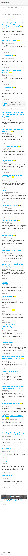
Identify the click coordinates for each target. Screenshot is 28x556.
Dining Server (6, 462)
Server (4, 190)
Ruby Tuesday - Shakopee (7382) (10, 419)
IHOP (3, 405)
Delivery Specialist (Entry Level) (11, 250)
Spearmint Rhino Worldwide (8, 267)
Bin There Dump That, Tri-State (9, 330)
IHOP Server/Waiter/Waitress (11, 403)
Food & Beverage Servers (9, 205)
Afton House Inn (6, 477)
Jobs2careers (14, 499)
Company (17, 7)
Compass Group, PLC (7, 148)
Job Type (23, 7)
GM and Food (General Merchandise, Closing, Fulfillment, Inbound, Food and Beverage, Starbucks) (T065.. (14, 25)
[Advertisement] (12, 527)
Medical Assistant (7, 55)
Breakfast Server (7, 296)
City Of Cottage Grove (7, 344)
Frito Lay (4, 252)
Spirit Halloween (6, 42)
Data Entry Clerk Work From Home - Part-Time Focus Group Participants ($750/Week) (13, 114)
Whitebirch (4, 207)
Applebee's (4, 178)
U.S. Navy (4, 57)
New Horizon (5, 463)
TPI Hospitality (5, 373)
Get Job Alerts (14, 108)
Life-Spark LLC (5, 390)
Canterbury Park (6, 450)
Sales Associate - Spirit (9, 40)
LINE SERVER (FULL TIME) (10, 146)
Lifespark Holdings (6, 436)
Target (3, 28)
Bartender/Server (7, 342)
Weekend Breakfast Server (10, 371)
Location (3, 7)
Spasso (3, 311)
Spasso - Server (6, 310)
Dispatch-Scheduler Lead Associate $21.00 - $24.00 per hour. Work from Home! (13, 327)
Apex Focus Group (6, 117)
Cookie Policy (15, 500)
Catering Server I (7, 448)
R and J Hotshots (6, 284)
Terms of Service (7, 500)
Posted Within (10, 7)
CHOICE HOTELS (6, 298)
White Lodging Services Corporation (11, 192)
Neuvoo (21, 499)
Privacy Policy (22, 500)
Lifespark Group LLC (7, 359)
